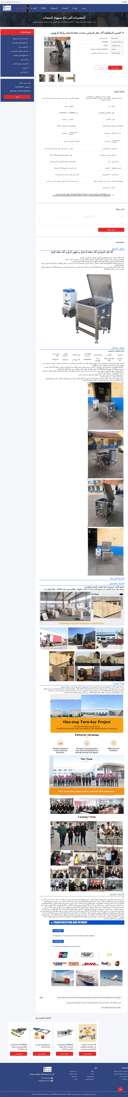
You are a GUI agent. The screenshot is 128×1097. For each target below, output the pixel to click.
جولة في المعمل (73, 1074)
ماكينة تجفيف (24, 59)
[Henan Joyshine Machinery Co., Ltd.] (7, 8)
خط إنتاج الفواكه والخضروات (20, 43)
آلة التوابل (25, 68)
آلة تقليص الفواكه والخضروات (19, 51)
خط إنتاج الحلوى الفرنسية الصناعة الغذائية (42, 1046)
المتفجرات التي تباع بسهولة (83, 22)
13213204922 (19, 87)
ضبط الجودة (74, 1076)
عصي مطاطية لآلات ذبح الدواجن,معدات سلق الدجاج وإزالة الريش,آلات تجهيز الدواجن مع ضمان (94, 1002)
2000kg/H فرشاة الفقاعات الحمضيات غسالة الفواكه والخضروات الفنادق (65, 1047)
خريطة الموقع (90, 1076)
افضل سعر (115, 68)
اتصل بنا (75, 1079)
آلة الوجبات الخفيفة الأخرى (20, 64)
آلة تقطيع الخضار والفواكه (20, 55)
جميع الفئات (125, 1079)
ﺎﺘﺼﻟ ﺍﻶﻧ (101, 68)
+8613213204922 (23, 91)
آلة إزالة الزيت (24, 72)
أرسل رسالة (111, 230)
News (92, 1071)
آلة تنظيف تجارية (23, 47)
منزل (94, 22)
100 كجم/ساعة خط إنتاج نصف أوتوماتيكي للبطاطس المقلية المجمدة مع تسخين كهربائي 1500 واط (88, 1047)
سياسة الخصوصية (89, 1079)
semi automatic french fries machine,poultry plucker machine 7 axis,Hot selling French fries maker (89, 997)
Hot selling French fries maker (111, 1007)
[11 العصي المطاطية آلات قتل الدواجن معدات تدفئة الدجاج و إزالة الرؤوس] (57, 54)
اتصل (17, 97)
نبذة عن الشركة (73, 1071)
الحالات (92, 1074)
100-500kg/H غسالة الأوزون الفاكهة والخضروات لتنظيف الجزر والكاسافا (18, 1047)
